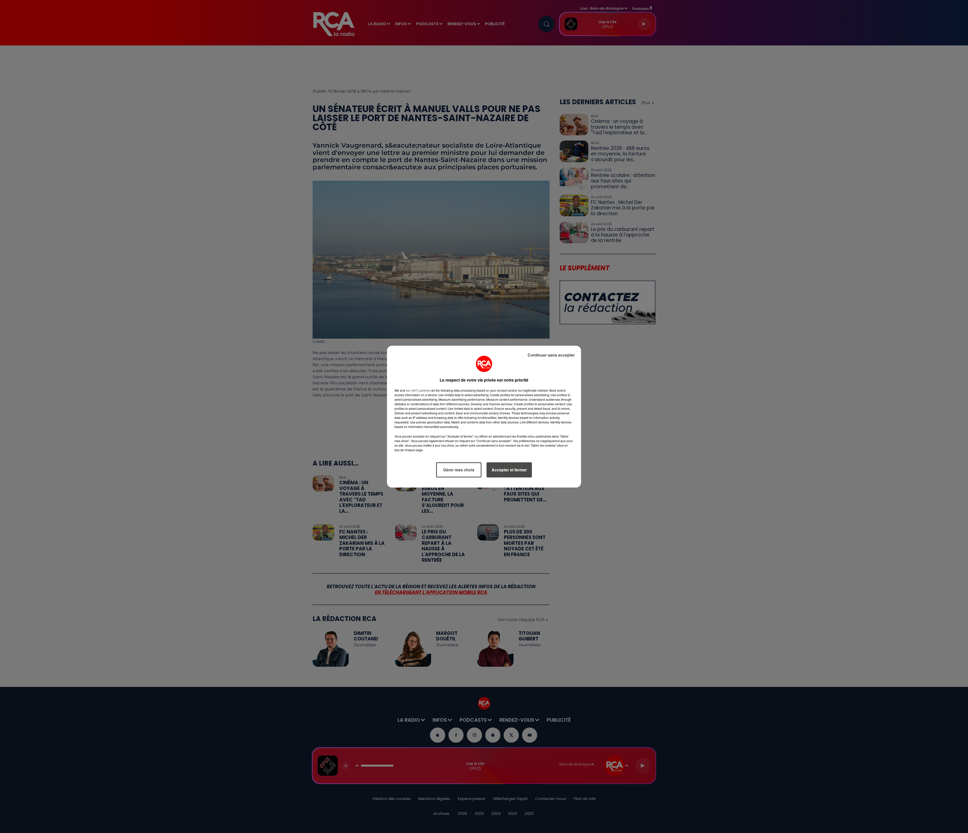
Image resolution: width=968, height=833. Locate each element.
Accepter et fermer (509, 470)
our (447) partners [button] (418, 390)
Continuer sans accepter (551, 355)
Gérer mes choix (458, 470)
